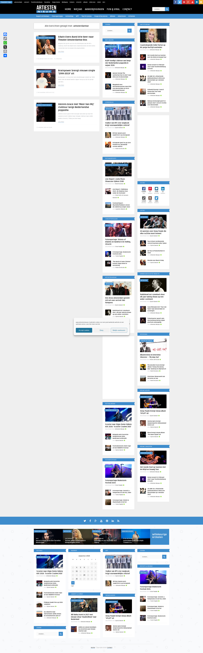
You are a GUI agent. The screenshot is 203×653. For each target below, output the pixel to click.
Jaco (37, 538)
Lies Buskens (68, 538)
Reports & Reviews (42, 16)
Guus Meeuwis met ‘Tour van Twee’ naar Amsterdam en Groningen (156, 309)
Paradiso (47, 2)
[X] (5, 47)
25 (76, 579)
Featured (109, 466)
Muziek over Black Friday (155, 260)
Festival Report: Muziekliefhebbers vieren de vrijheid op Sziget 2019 (121, 205)
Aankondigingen (111, 46)
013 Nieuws (96, 531)
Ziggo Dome (56, 2)
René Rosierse (119, 183)
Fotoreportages (57, 16)
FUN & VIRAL (113, 9)
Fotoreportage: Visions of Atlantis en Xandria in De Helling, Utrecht (118, 241)
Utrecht (78, 2)
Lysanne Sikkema (120, 209)
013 (104, 2)
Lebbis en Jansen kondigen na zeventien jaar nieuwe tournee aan (87, 629)
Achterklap (69, 16)
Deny (101, 330)
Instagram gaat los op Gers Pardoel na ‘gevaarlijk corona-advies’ (122, 144)
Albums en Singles (146, 341)
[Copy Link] (5, 38)
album (85, 2)
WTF (77, 16)
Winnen (112, 16)
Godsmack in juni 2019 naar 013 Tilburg (105, 541)
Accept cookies (84, 330)
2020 (99, 2)
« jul (72, 586)
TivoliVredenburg (36, 2)
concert (26, 2)
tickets (72, 2)
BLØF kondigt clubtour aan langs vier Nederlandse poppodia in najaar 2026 (118, 63)
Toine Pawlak (119, 246)
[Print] (5, 51)
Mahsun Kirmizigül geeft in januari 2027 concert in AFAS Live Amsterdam (156, 103)
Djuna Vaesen (119, 127)
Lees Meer (61, 51)
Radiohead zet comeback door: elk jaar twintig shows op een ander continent (122, 312)
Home (93, 647)
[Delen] (5, 55)
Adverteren (122, 16)
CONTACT (127, 9)
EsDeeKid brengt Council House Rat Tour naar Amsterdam (155, 91)
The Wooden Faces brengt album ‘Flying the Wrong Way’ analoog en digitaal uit (156, 367)
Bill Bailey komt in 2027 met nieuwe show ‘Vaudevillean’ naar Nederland (83, 617)
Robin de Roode (120, 148)
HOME (68, 9)
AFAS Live (92, 2)
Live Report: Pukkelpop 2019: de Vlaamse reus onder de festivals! (120, 191)
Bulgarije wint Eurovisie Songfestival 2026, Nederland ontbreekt (120, 436)
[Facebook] (5, 34)
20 (84, 575)
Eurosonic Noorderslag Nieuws (116, 165)
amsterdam (18, 2)
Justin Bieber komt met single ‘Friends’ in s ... (133, 541)
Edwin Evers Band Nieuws (45, 38)
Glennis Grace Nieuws (44, 105)
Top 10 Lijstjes (87, 16)
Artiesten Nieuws (120, 67)
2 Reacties (59, 59)
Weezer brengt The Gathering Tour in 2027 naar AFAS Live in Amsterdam (122, 75)
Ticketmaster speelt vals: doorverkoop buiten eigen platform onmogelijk (156, 320)
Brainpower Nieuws (43, 71)
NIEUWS (78, 9)
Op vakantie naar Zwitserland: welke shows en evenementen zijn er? (52, 614)
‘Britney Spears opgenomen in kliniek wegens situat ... (75, 541)
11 (77, 571)
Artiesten (131, 16)
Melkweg (65, 2)
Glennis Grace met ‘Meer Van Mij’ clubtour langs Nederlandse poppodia (76, 107)
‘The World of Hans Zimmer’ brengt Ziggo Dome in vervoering (122, 263)
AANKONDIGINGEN (94, 9)
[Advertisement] (118, 368)
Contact (109, 647)
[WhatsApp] (5, 43)
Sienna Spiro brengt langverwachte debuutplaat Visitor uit (156, 423)
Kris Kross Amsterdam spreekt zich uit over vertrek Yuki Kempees (117, 300)
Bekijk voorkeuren (119, 330)
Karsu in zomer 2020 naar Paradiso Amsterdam (48, 541)
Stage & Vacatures (100, 16)
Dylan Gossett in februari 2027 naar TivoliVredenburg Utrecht (156, 66)
